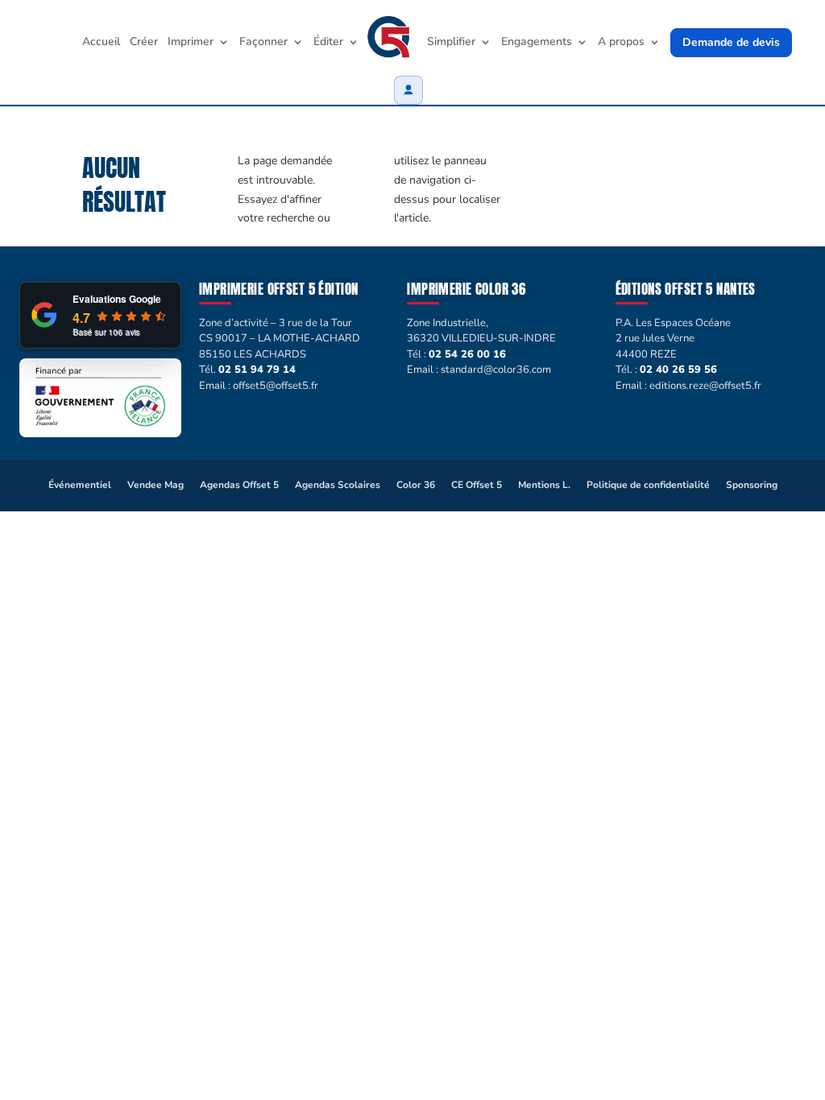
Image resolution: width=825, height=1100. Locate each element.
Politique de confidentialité (648, 484)
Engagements (536, 42)
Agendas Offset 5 (239, 484)
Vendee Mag (155, 484)
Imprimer (191, 42)
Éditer (328, 42)
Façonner (263, 42)
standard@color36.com (496, 369)
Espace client (408, 90)
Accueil (101, 42)
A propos (621, 42)
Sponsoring (751, 484)
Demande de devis (731, 42)
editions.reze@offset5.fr (705, 385)
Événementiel (79, 484)
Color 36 (415, 484)
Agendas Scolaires (337, 484)
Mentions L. (544, 484)
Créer (144, 42)
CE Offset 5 (476, 484)
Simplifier (451, 42)
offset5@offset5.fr (275, 385)
